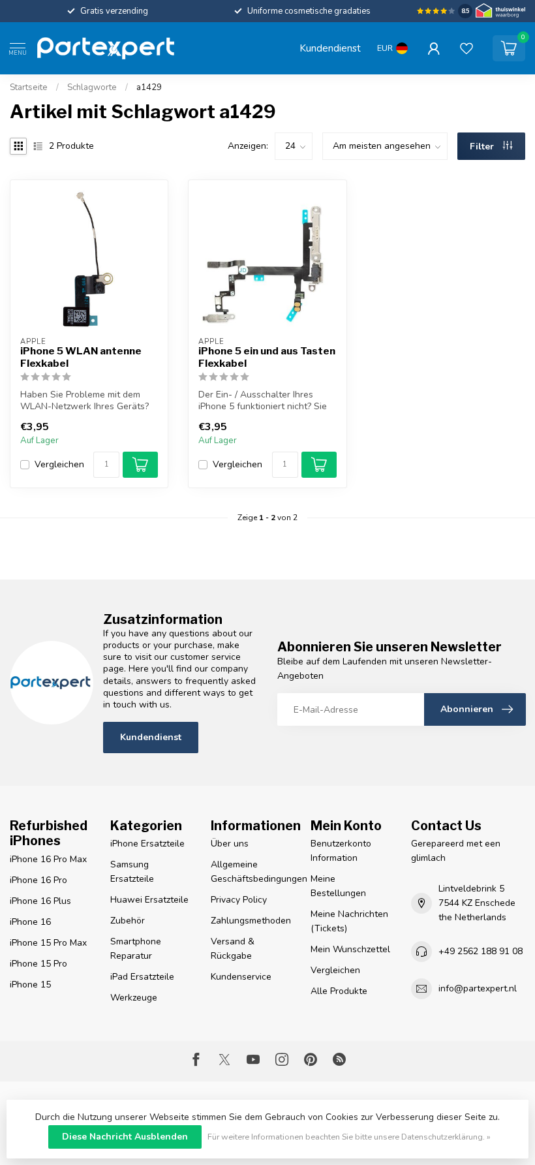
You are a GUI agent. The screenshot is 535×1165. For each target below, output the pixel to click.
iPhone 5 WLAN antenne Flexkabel (81, 357)
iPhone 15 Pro (38, 963)
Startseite (29, 87)
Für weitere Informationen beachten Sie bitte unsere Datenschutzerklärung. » (349, 1136)
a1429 (149, 87)
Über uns (230, 843)
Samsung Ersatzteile (132, 871)
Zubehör (127, 920)
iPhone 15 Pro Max (48, 943)
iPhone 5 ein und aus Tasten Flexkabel (266, 357)
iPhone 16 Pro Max (48, 859)
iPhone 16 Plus (40, 901)
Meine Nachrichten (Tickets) (349, 921)
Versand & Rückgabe (232, 948)
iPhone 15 (30, 984)
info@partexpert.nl (477, 988)
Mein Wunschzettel (350, 949)
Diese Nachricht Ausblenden (125, 1136)
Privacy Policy (239, 899)
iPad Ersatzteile (142, 977)
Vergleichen (59, 464)
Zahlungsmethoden (251, 920)
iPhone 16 (30, 922)
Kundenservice (241, 977)
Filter (483, 146)
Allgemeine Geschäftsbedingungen (251, 871)
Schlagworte (92, 87)
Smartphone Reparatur (135, 948)
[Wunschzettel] (466, 48)
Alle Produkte (339, 991)
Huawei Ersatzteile (149, 899)
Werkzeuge (133, 997)
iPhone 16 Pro (38, 880)
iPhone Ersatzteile (147, 843)
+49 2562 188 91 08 (480, 951)
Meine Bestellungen (338, 886)
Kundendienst (330, 48)
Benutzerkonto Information (341, 850)
